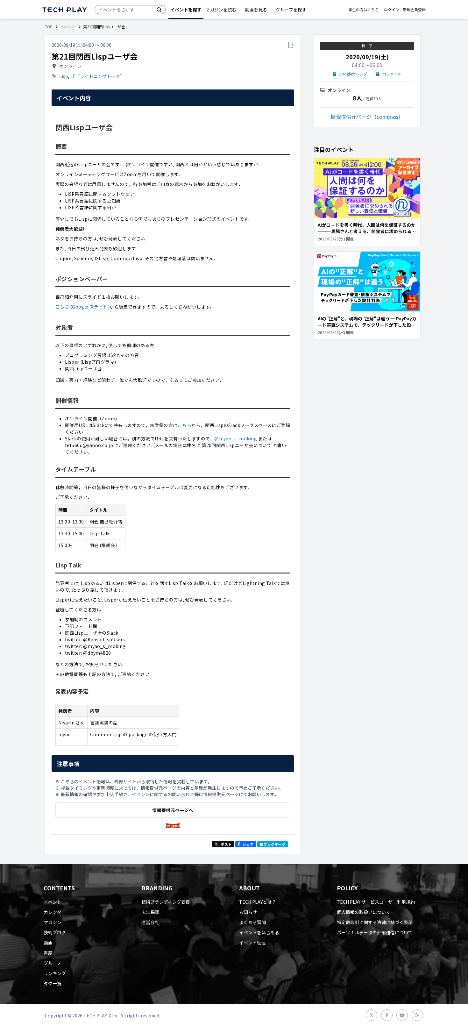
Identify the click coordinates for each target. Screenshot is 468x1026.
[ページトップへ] (64, 9)
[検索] (159, 9)
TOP (49, 26)
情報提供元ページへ (172, 810)
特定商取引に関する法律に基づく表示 (375, 922)
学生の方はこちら (363, 9)
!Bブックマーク (272, 844)
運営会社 (150, 922)
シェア (248, 844)
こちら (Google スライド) (82, 306)
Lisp (63, 76)
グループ (52, 963)
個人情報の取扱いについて (363, 912)
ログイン (391, 9)
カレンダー (55, 912)
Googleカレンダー (355, 73)
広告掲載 (150, 912)
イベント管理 (252, 942)
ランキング (55, 973)
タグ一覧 (52, 983)
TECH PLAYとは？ (257, 902)
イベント (67, 26)
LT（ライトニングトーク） (97, 76)
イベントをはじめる (259, 932)
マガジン (52, 922)
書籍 (48, 953)
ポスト (226, 844)
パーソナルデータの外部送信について (375, 932)
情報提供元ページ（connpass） (367, 116)
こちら (184, 425)
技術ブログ (55, 932)
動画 (48, 942)
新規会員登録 (414, 9)
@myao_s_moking (235, 438)
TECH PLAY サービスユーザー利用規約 (376, 902)
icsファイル (391, 73)
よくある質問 (252, 922)
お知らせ (248, 912)
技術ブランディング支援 (165, 902)
